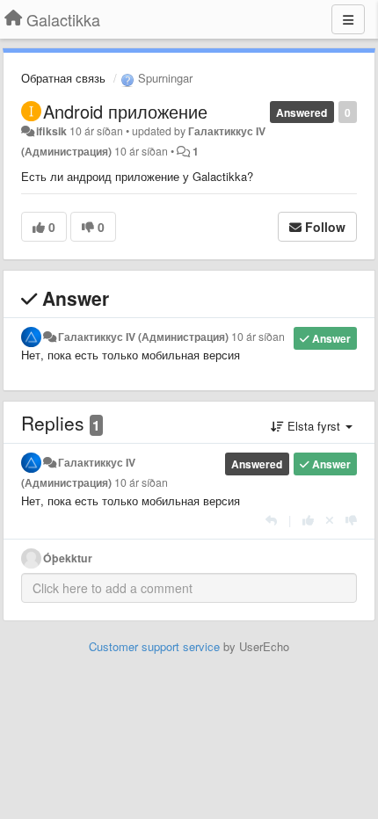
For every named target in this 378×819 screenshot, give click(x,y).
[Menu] (348, 19)
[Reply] (271, 519)
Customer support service (154, 646)
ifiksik (51, 131)
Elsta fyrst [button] (314, 425)
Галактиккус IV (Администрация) (143, 336)
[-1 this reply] (351, 519)
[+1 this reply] (308, 519)
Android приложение (125, 111)
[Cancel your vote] (329, 519)
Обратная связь (63, 77)
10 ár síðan (258, 336)
